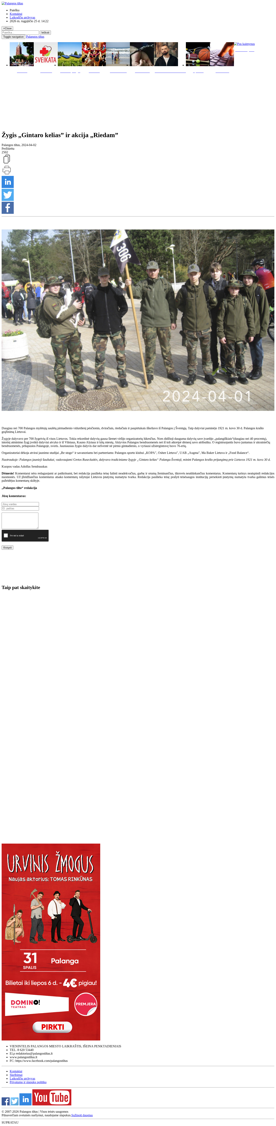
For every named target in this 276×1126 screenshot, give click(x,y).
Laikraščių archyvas (22, 17)
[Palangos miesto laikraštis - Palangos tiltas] (12, 3)
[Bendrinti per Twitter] (8, 200)
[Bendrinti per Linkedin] (8, 187)
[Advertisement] (138, 101)
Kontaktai (16, 14)
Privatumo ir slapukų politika (28, 1082)
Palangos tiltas (35, 36)
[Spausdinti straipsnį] (7, 174)
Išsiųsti (7, 547)
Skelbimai (16, 1075)
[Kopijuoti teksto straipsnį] (7, 163)
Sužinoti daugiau (82, 1115)
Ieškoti (45, 32)
